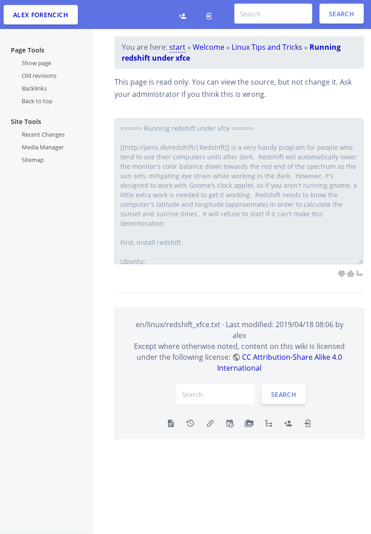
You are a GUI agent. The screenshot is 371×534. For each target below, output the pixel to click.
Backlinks (34, 88)
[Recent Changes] (229, 422)
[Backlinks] (210, 422)
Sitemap (33, 160)
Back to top (37, 101)
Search (341, 14)
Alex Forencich (40, 14)
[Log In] (208, 14)
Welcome (208, 47)
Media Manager (43, 147)
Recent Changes (43, 134)
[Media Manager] (249, 422)
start (177, 47)
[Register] (182, 14)
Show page (36, 63)
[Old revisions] (190, 422)
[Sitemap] (268, 422)
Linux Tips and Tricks (267, 47)
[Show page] (170, 422)
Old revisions (39, 76)
